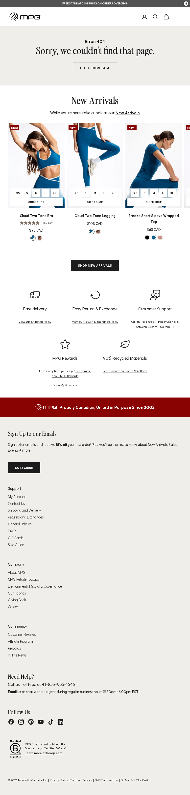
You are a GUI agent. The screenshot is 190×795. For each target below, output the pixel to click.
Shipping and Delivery (24, 510)
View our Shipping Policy (35, 321)
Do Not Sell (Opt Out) (134, 780)
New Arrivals (128, 113)
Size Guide (16, 545)
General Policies (19, 524)
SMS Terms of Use (107, 780)
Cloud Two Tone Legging (95, 216)
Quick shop (44, 202)
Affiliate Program (20, 641)
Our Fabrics (17, 593)
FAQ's (12, 531)
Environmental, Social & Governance (35, 586)
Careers (13, 607)
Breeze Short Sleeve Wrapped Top (153, 219)
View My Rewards (65, 385)
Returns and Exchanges (26, 517)
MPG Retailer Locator (24, 579)
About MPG (16, 572)
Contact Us (16, 503)
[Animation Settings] (186, 3)
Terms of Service (81, 780)
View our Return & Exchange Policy (95, 321)
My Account (17, 497)
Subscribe (24, 468)
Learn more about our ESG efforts (125, 371)
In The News (17, 655)
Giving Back (17, 600)
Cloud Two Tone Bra (36, 216)
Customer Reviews (22, 634)
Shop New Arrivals (95, 265)
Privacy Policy (59, 780)
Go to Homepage (95, 68)
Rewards (14, 648)
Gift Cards (15, 538)
